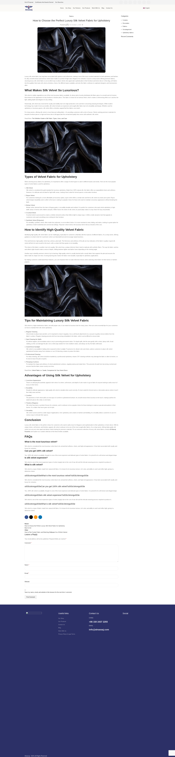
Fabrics (71, 16)
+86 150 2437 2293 (98, 622)
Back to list (28, 528)
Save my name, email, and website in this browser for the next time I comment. (48, 592)
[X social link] (126, 2)
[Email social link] (35, 517)
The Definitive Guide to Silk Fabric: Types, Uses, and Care (49, 118)
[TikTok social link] (148, 2)
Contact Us (61, 624)
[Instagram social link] (130, 2)
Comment (28, 543)
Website (27, 581)
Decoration (126, 23)
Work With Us (62, 631)
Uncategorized (127, 29)
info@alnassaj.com (99, 629)
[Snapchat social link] (144, 2)
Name (27, 565)
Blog (59, 627)
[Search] (116, 2)
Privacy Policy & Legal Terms (66, 634)
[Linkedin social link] (139, 2)
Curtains (125, 20)
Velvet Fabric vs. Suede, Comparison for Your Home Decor (50, 370)
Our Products (62, 621)
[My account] (140, 8)
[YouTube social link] (135, 2)
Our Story (61, 618)
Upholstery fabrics (128, 32)
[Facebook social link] (121, 2)
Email (27, 573)
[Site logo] (29, 8)
